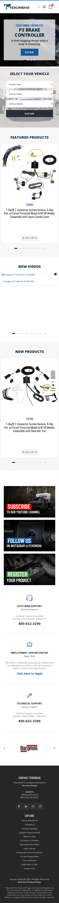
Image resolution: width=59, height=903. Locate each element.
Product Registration (29, 856)
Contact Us (29, 824)
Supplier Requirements (29, 832)
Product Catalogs (29, 828)
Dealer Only (29, 868)
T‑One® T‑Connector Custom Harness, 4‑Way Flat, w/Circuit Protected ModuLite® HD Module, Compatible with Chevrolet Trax (29, 427)
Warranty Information (29, 844)
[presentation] (4, 748)
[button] (39, 7)
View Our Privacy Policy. (29, 882)
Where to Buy (29, 836)
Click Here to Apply (30, 673)
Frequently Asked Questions (29, 852)
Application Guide (29, 864)
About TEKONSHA (30, 820)
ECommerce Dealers (29, 840)
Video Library (29, 848)
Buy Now (29, 52)
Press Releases (29, 860)
